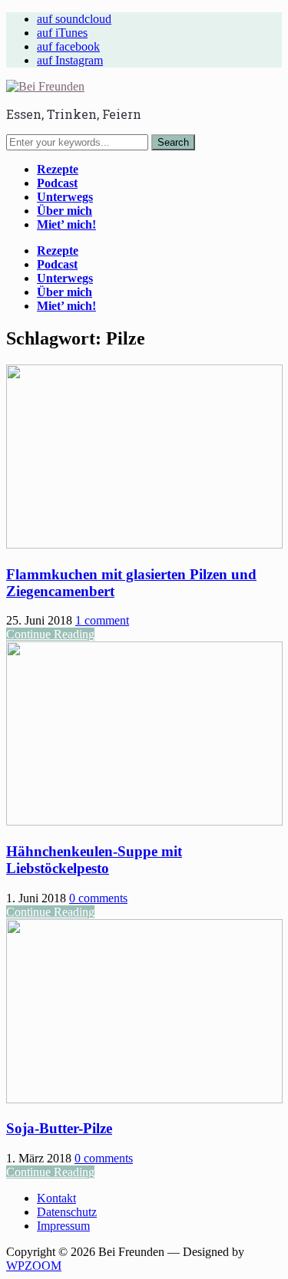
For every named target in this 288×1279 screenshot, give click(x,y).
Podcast (57, 183)
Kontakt (56, 1198)
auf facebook (68, 46)
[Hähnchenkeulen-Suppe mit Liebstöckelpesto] (144, 821)
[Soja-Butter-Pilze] (144, 1099)
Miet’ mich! (66, 224)
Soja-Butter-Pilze (59, 1128)
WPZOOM (33, 1265)
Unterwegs (65, 196)
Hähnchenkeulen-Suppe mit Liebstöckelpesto (94, 859)
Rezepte (57, 169)
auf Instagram (70, 60)
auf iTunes (62, 32)
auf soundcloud (74, 18)
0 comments (98, 898)
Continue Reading (50, 634)
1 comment (102, 620)
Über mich (64, 210)
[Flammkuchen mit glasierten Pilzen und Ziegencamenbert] (144, 544)
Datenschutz (67, 1211)
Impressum (63, 1225)
